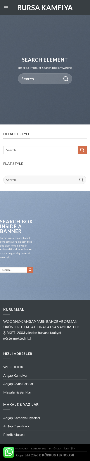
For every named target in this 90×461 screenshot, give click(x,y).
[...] (29, 338)
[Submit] (66, 78)
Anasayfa (21, 448)
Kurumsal (39, 448)
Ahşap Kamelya (15, 375)
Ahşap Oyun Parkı (16, 426)
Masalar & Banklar (17, 392)
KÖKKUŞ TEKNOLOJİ (58, 455)
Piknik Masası (13, 434)
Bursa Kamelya (45, 7)
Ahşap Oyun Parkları (18, 384)
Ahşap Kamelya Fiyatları (21, 418)
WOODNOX (13, 367)
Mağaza (55, 448)
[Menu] (6, 7)
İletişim (70, 448)
